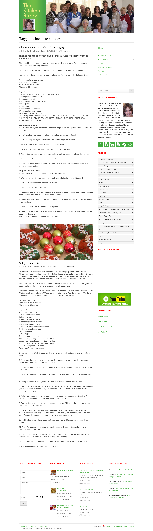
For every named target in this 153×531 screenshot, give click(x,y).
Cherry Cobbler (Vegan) (86, 489)
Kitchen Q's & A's (105, 67)
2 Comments (70, 267)
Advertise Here (104, 75)
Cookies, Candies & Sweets (30, 51)
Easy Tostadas (83, 506)
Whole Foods (103, 316)
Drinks (61, 511)
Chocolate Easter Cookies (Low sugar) (41, 47)
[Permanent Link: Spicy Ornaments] (57, 242)
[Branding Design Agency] (125, 527)
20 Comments (55, 482)
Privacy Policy (23, 526)
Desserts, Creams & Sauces (89, 492)
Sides (61, 494)
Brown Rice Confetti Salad (123, 470)
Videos (101, 63)
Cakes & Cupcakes (57, 476)
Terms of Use (33, 526)
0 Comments (65, 51)
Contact (101, 71)
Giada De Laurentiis (105, 327)
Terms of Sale (43, 526)
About (100, 52)
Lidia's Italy (102, 322)
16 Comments (64, 499)
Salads (86, 478)
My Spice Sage (104, 332)
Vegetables (67, 494)
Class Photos (103, 59)
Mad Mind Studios (111, 527)
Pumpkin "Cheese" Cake (65, 470)
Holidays (42, 51)
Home (100, 48)
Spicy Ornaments (29, 263)
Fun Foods (83, 509)
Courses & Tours (104, 56)
